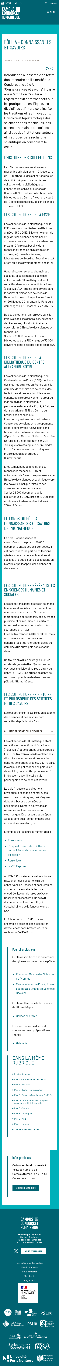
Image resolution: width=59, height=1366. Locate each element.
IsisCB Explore (17, 866)
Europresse (15, 840)
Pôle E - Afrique (21, 1108)
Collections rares (26, 1016)
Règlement (29, 1280)
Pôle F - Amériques (23, 1113)
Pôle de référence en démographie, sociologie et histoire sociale (31, 1101)
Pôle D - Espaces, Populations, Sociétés (33, 1095)
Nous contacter (34, 1251)
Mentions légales (29, 1267)
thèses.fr (21, 1043)
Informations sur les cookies (29, 1262)
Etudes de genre (22, 1074)
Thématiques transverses (26, 1129)
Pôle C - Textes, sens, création (28, 1089)
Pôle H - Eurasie (21, 1124)
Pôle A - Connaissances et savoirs (30, 1079)
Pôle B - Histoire (22, 1084)
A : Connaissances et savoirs (23, 731)
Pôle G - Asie (20, 1118)
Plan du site (29, 1276)
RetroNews (15, 860)
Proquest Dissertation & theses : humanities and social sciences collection (28, 850)
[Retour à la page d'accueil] (11, 13)
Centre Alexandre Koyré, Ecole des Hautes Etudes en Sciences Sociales (35, 988)
